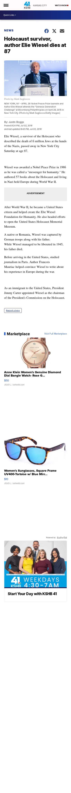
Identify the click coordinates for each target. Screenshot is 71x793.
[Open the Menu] (6, 5)
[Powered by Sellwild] (62, 537)
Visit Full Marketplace (55, 334)
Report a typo (13, 310)
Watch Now (61, 5)
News (9, 30)
